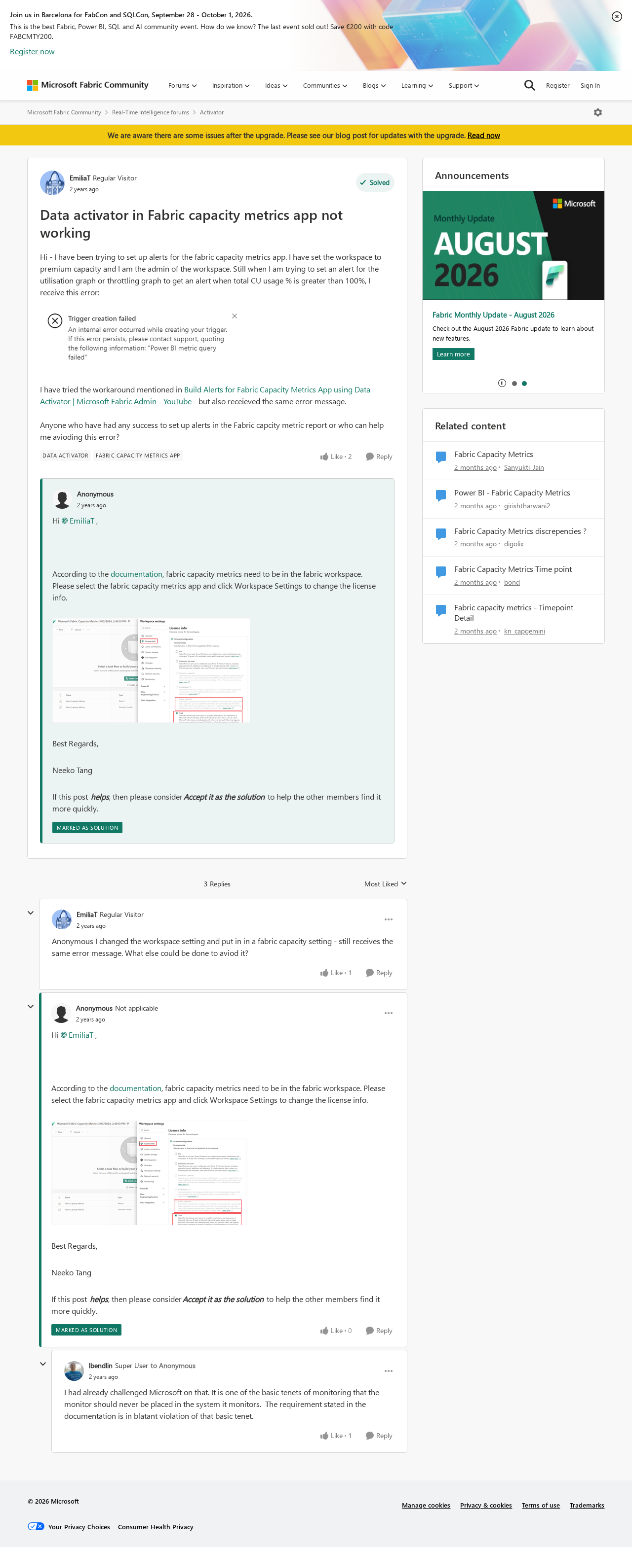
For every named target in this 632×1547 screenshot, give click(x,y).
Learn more (453, 354)
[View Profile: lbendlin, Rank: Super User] (74, 1371)
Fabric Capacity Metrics (493, 454)
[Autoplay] (502, 383)
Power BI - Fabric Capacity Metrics (512, 492)
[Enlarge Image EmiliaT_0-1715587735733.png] (138, 341)
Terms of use (541, 1505)
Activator (212, 112)
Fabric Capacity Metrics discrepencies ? (520, 531)
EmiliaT (80, 177)
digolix (513, 543)
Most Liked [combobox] (385, 884)
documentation (136, 573)
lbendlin (101, 1365)
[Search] (530, 85)
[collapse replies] (31, 913)
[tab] (514, 383)
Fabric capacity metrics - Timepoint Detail (513, 612)
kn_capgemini (524, 630)
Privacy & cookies (486, 1505)
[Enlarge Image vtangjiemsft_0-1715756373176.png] (151, 670)
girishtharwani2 (527, 505)
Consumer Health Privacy (156, 1526)
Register (558, 85)
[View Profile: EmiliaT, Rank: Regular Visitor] (52, 183)
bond (512, 582)
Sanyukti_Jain (524, 467)
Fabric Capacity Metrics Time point (513, 569)
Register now (32, 51)
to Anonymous (173, 1365)
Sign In (590, 85)
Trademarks (587, 1505)
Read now (484, 135)
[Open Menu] (598, 112)
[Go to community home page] (88, 85)
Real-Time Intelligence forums (150, 112)
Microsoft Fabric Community (64, 112)
